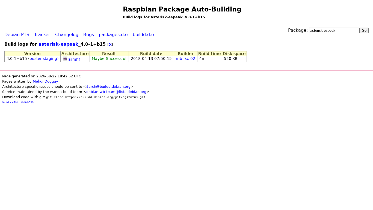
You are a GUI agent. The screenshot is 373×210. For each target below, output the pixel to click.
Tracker (42, 34)
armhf (74, 59)
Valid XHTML (10, 102)
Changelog (66, 34)
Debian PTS (16, 34)
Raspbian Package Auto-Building (182, 9)
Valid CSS (27, 102)
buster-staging (43, 58)
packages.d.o (113, 34)
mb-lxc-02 (185, 58)
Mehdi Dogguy (45, 81)
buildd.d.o (143, 34)
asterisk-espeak (58, 44)
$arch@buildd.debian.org (108, 86)
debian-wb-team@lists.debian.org (116, 92)
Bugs (88, 34)
